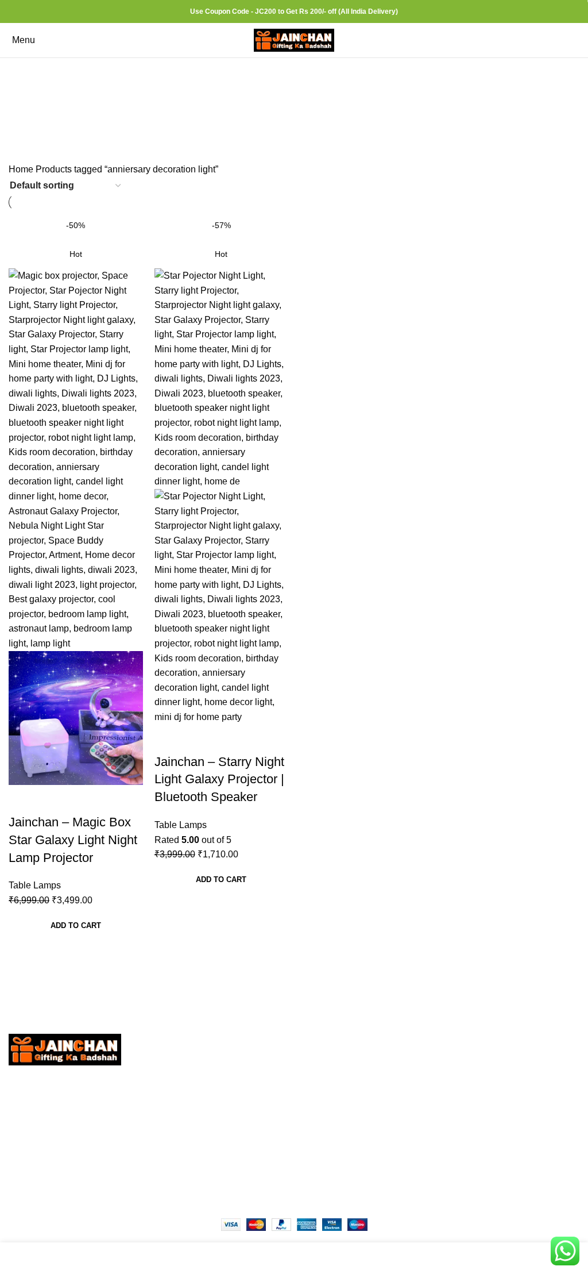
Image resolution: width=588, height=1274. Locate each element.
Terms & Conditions (441, 1104)
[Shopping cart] (578, 40)
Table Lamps (35, 885)
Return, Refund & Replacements (467, 1061)
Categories (289, 106)
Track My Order (432, 1126)
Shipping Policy (433, 1083)
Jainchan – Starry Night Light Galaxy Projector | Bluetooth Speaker (219, 780)
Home (22, 169)
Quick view (54, 799)
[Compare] (23, 799)
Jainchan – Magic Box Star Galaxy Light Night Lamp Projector (73, 840)
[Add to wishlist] (85, 799)
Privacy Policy (430, 1040)
